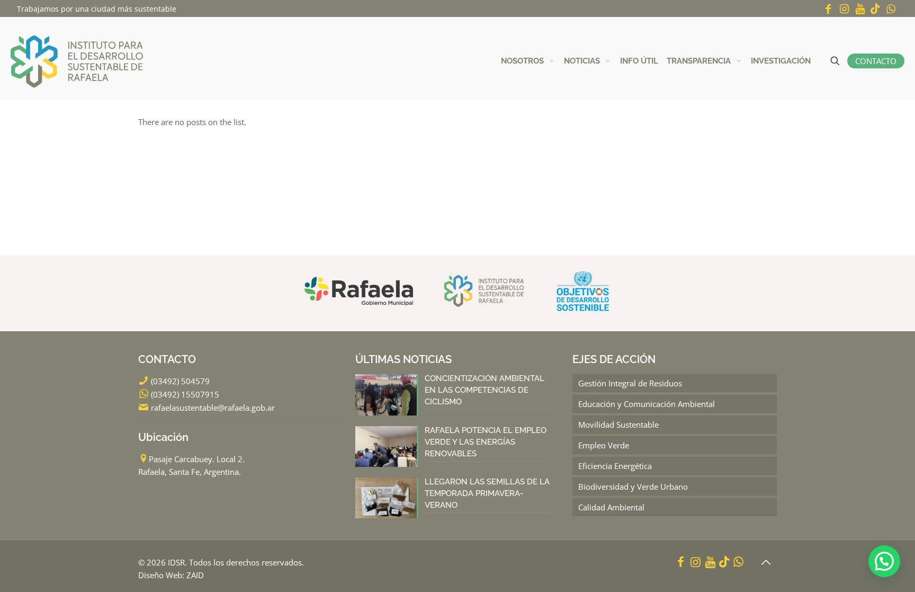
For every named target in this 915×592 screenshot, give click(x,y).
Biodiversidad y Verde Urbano (633, 486)
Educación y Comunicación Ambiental (646, 404)
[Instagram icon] (844, 9)
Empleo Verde (603, 445)
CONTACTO (875, 61)
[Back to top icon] (766, 562)
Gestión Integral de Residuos (630, 383)
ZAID (195, 575)
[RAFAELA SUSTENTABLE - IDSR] (77, 60)
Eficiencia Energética (615, 466)
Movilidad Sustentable (618, 424)
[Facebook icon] (828, 9)
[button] (884, 561)
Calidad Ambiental (611, 507)
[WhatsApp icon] (890, 9)
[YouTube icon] (860, 9)
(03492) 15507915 (185, 394)
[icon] (875, 9)
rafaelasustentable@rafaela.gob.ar (213, 407)
